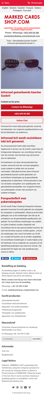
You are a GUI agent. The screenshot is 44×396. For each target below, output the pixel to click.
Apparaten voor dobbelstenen (14, 316)
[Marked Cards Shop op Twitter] (13, 388)
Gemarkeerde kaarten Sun (25, 41)
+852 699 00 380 (22, 113)
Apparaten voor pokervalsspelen (15, 307)
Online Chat (22, 120)
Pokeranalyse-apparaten (12, 310)
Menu (7, 3)
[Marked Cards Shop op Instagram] (21, 388)
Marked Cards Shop (23, 393)
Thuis (8, 41)
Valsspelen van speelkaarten (13, 313)
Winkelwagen (36, 3)
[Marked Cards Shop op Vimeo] (29, 388)
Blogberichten (7, 355)
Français (29, 8)
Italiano (38, 8)
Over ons (5, 351)
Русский (27, 10)
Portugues (17, 10)
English (5, 8)
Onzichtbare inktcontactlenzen (14, 303)
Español (21, 8)
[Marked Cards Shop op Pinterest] (17, 388)
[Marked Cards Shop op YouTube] (25, 388)
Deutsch (13, 8)
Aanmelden (37, 339)
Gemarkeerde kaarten (10, 300)
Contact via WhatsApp (22, 107)
